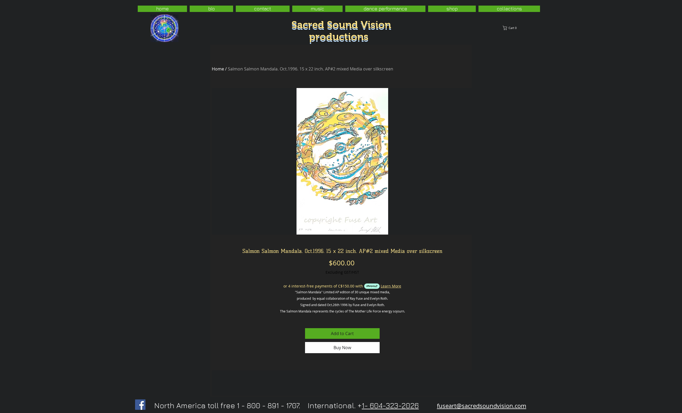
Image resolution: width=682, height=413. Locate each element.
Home (218, 69)
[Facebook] (140, 404)
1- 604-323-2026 (390, 405)
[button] (553, 28)
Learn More (391, 286)
